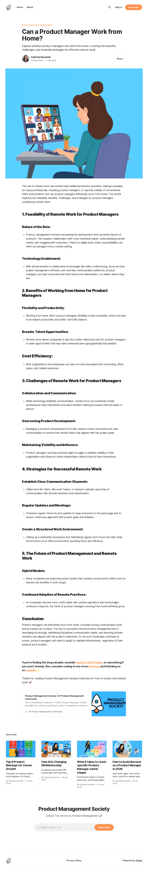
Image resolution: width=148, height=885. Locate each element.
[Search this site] (109, 7)
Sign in (118, 7)
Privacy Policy (74, 860)
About (30, 7)
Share (120, 58)
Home (20, 7)
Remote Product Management (37, 25)
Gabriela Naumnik (41, 57)
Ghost (139, 860)
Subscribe (133, 7)
